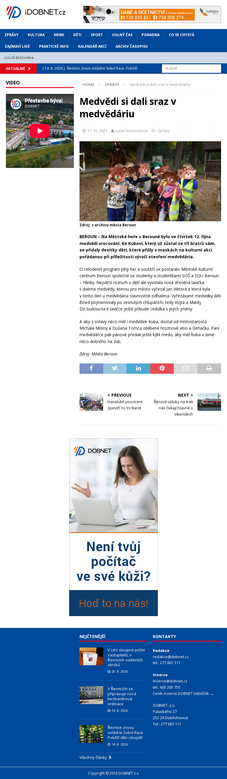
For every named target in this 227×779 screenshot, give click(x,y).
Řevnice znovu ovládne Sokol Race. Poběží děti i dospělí (126, 732)
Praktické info (54, 46)
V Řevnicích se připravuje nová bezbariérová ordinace (122, 696)
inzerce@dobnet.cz (170, 681)
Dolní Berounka (19, 57)
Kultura (36, 34)
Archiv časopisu (132, 46)
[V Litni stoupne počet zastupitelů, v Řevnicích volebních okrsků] (91, 656)
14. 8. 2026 (120, 744)
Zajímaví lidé (17, 46)
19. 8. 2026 (120, 710)
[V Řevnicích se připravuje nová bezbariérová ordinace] (91, 695)
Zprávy (11, 34)
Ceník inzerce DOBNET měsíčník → (183, 693)
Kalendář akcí (92, 46)
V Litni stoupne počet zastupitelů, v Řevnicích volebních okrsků (126, 657)
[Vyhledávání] (191, 68)
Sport (97, 34)
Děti (77, 34)
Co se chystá (181, 34)
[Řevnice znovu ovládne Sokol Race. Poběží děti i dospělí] (91, 734)
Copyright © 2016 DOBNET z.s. (113, 773)
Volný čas (122, 34)
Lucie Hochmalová (131, 130)
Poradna (151, 34)
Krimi (59, 34)
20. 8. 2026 (120, 671)
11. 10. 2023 (97, 130)
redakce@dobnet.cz (171, 656)
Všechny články (94, 757)
